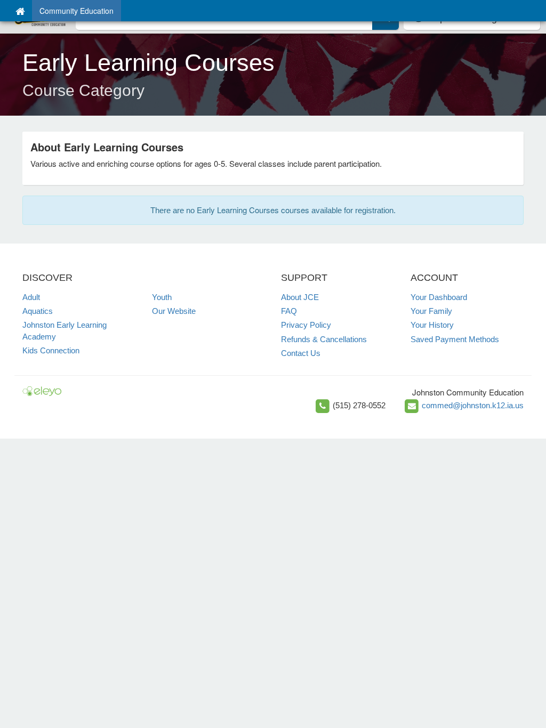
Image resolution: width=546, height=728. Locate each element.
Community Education (76, 10)
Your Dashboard (439, 297)
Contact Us (300, 353)
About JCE (300, 297)
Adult (31, 297)
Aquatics (37, 311)
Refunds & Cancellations (324, 339)
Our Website (174, 311)
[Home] (20, 10)
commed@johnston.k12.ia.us (473, 405)
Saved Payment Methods (455, 339)
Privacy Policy (306, 324)
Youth (162, 297)
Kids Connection (50, 350)
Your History (432, 324)
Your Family (431, 311)
